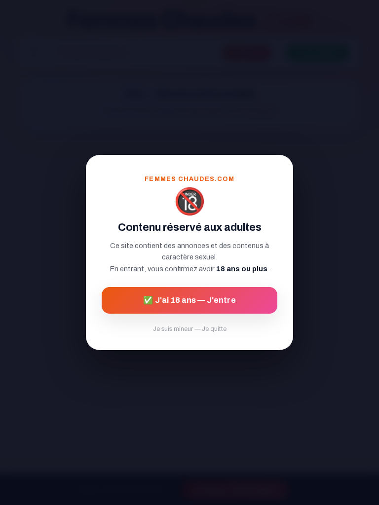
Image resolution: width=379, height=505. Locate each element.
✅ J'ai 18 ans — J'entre (189, 300)
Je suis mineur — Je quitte (190, 328)
